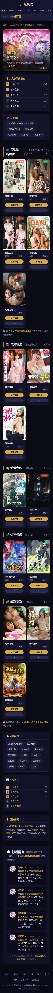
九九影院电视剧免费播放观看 (21, 25)
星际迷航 (14, 791)
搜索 (18, 17)
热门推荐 (12, 755)
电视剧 (11, 10)
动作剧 (24, 755)
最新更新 (25, 135)
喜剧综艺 (23, 760)
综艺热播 (12, 135)
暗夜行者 (14, 801)
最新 (42, 10)
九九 (26, 4)
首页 (3, 10)
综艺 (35, 10)
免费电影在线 (14, 129)
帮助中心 (36, 980)
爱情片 (22, 766)
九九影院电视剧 (15, 743)
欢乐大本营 (15, 805)
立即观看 (14, 205)
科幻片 (36, 755)
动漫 (27, 10)
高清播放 (38, 135)
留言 (49, 10)
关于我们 (24, 980)
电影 (20, 10)
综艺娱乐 (25, 749)
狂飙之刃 (14, 787)
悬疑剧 (11, 766)
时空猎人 (14, 796)
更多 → (47, 152)
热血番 (11, 760)
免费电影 (31, 743)
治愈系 (34, 766)
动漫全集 (29, 129)
